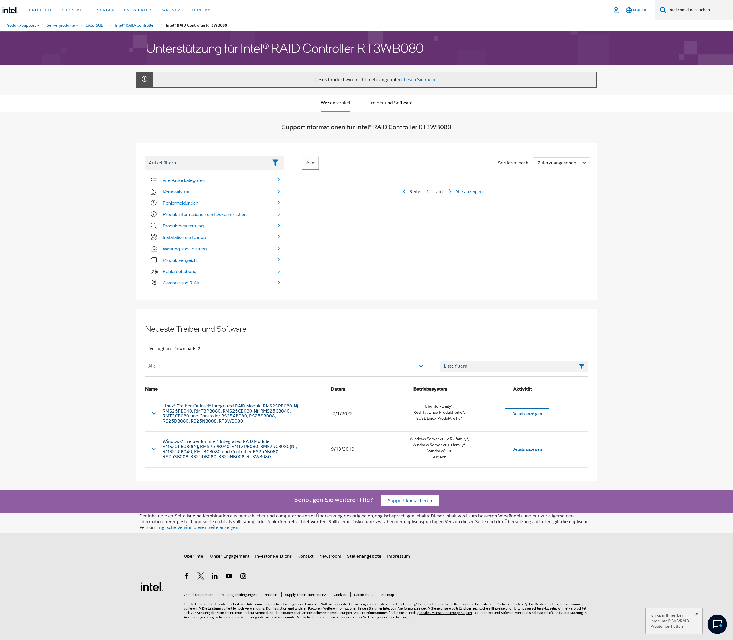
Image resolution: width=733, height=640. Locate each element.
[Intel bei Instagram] (243, 577)
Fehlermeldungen (180, 203)
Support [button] (72, 10)
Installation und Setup (184, 237)
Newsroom (330, 556)
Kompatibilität (176, 192)
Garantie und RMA (181, 283)
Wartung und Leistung (185, 249)
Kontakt (305, 556)
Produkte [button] (41, 10)
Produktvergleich (180, 260)
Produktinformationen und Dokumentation (205, 214)
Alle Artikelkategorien (184, 180)
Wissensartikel (335, 103)
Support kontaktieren (410, 501)
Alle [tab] (310, 162)
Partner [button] (170, 10)
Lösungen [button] (103, 10)
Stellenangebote (364, 556)
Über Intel (194, 556)
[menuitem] (61, 25)
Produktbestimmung (183, 226)
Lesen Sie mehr (420, 80)
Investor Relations (273, 556)
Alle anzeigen (469, 192)
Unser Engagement (229, 556)
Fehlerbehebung (179, 271)
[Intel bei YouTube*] (229, 577)
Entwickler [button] (137, 10)
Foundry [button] (199, 10)
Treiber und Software (391, 103)
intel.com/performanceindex (405, 608)
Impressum (398, 556)
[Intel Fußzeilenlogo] (151, 586)
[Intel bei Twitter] (201, 577)
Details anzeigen (527, 413)
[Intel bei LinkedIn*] (215, 577)
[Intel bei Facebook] (186, 577)
